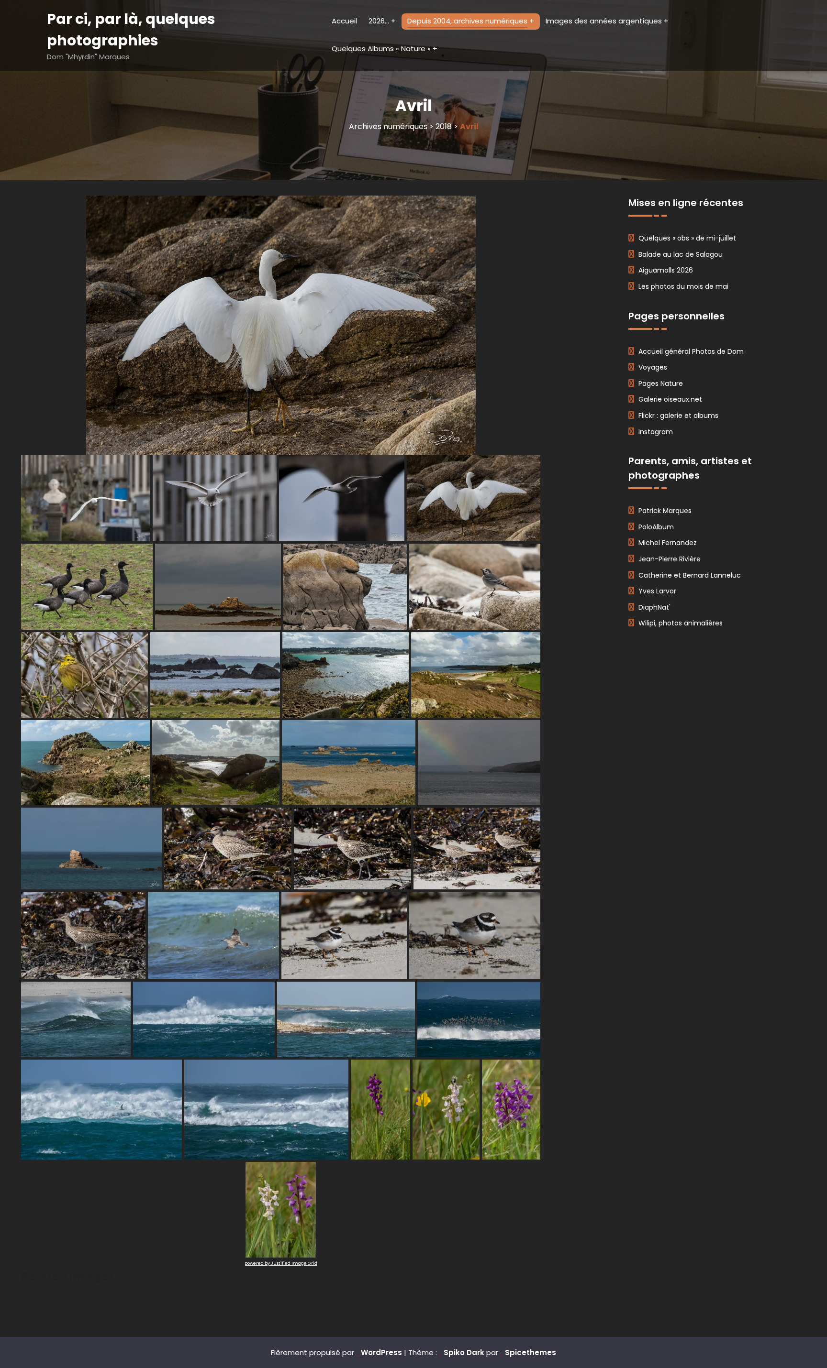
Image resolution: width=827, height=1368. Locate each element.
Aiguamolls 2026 (665, 270)
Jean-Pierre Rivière (669, 559)
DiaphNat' (654, 607)
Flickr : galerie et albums (678, 415)
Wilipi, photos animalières (680, 623)
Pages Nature (660, 383)
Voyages (652, 367)
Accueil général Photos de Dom (691, 351)
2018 (444, 126)
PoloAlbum (656, 527)
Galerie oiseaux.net (670, 399)
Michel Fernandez (667, 542)
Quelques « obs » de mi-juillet (687, 238)
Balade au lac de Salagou (680, 254)
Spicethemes (530, 1352)
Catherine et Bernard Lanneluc (689, 575)
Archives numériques (388, 126)
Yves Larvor (657, 591)
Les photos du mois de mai (683, 286)
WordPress (381, 1352)
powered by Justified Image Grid (281, 1263)
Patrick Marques (665, 510)
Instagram (655, 432)
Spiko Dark (464, 1352)
